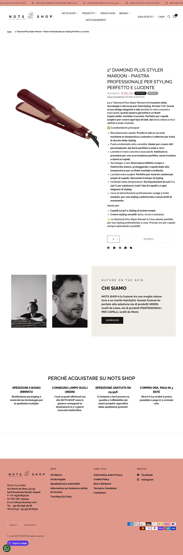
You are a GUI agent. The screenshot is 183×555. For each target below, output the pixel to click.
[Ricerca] (169, 16)
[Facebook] (109, 247)
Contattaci (100, 492)
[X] (115, 247)
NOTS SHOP (69, 13)
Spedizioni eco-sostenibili (65, 483)
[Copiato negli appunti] (131, 247)
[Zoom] (93, 73)
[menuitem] (70, 13)
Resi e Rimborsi (102, 483)
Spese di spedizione (116, 97)
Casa (9, 32)
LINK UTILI (100, 469)
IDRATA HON (108, 13)
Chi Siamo (56, 474)
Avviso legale (57, 479)
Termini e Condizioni (105, 488)
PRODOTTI (88, 13)
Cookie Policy (101, 479)
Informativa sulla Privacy (108, 474)
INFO (53, 469)
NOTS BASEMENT (96, 20)
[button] (112, 320)
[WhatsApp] (126, 247)
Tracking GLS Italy (60, 496)
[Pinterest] (120, 247)
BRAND (123, 13)
